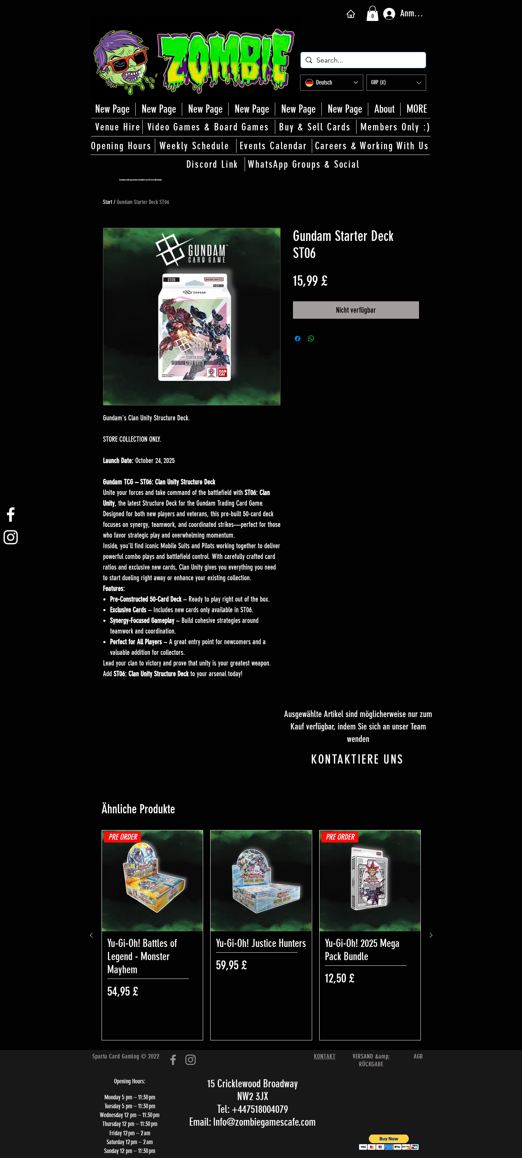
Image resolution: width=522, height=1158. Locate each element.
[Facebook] (173, 1060)
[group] (261, 935)
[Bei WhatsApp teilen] (311, 338)
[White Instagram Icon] (10, 537)
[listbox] (396, 83)
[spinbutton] (370, 1007)
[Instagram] (190, 1060)
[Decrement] (330, 1007)
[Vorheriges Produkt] (91, 935)
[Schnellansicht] (261, 880)
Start (107, 202)
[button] (372, 13)
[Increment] (409, 1007)
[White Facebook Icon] (10, 514)
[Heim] (350, 14)
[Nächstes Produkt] (431, 935)
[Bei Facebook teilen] (297, 338)
